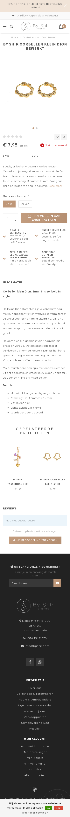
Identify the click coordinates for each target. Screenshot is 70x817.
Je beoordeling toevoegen (37, 540)
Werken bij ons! (35, 711)
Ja (48, 808)
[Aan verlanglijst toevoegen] (57, 137)
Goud (9, 203)
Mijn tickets (35, 758)
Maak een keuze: (16, 196)
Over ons (35, 688)
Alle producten (35, 775)
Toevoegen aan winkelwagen (46, 218)
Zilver (25, 203)
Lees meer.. (56, 186)
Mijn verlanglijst (35, 763)
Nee (58, 808)
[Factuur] (35, 790)
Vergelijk (35, 769)
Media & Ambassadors (35, 699)
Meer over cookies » (35, 812)
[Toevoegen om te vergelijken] (64, 137)
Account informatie (35, 746)
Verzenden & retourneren (35, 693)
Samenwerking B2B (35, 722)
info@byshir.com (37, 646)
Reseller (35, 728)
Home (14, 37)
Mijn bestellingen (35, 752)
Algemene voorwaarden (35, 705)
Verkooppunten (35, 717)
